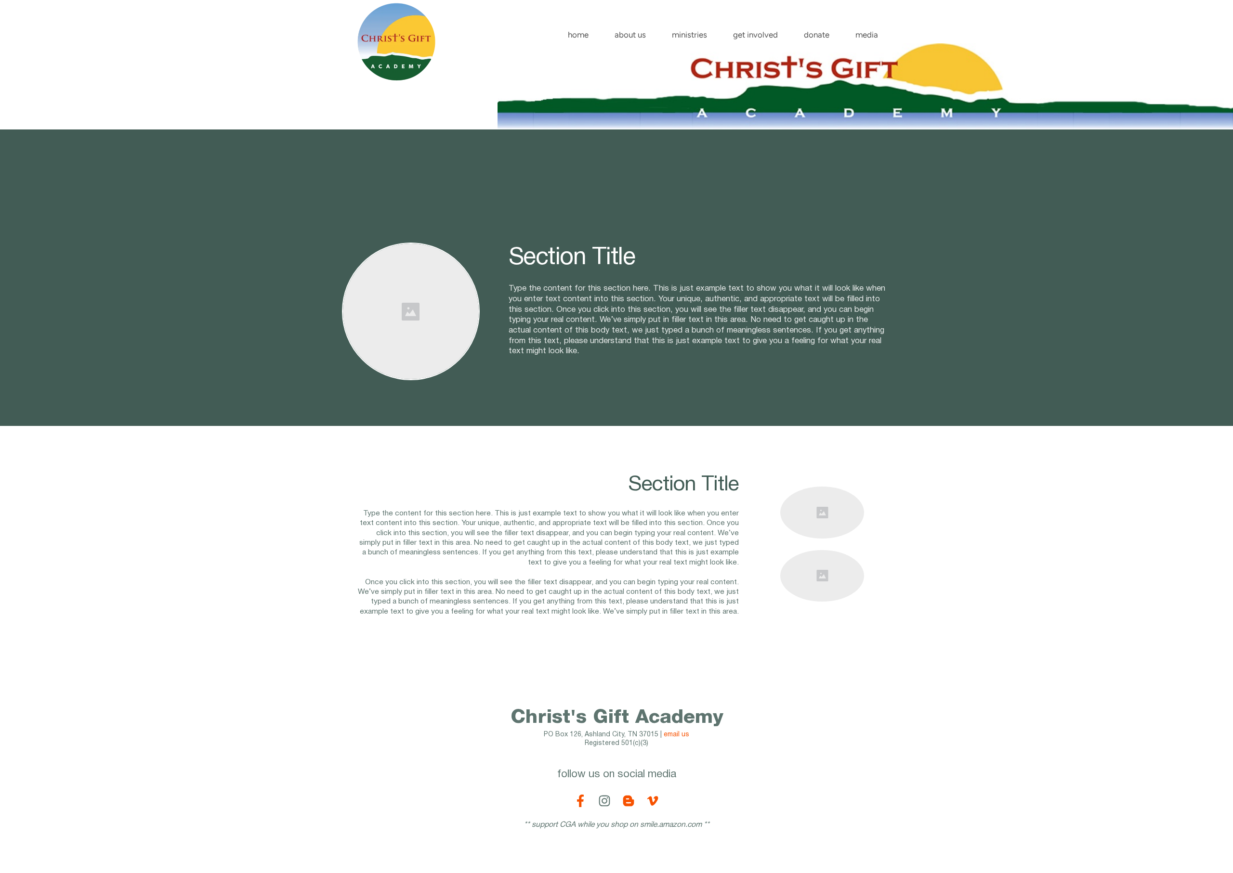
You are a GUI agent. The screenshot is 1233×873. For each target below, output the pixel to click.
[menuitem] (578, 32)
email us (676, 735)
